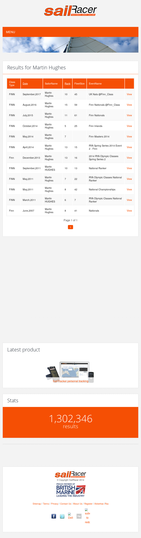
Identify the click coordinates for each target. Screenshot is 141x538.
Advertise (99, 503)
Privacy (54, 503)
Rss (107, 503)
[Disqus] (70, 288)
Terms (46, 503)
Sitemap (37, 503)
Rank (67, 83)
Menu (10, 32)
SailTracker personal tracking (70, 381)
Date (25, 83)
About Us (77, 503)
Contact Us (65, 503)
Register (88, 503)
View (129, 94)
